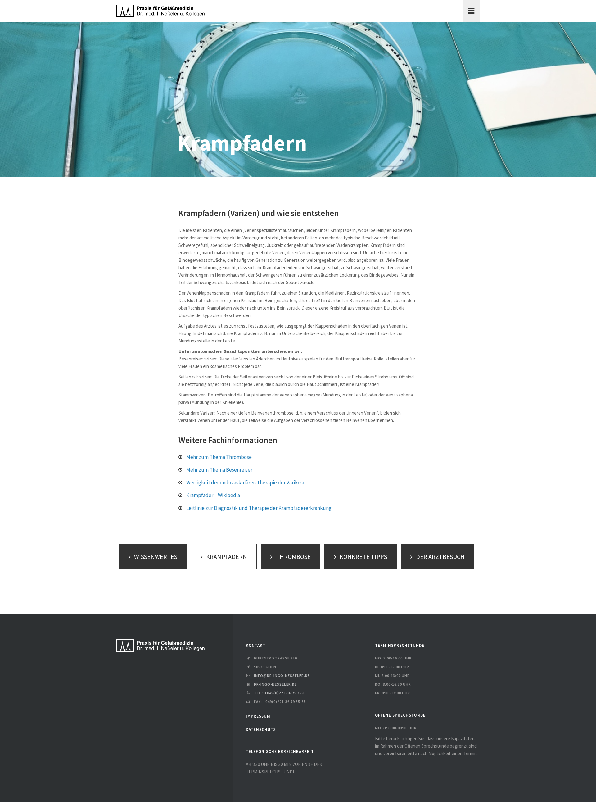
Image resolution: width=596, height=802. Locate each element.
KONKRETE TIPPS (363, 556)
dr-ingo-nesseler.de (275, 684)
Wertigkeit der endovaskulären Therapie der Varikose (245, 482)
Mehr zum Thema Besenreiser (219, 469)
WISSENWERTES (155, 556)
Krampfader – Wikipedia (213, 495)
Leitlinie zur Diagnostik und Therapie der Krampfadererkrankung (259, 508)
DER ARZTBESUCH (440, 556)
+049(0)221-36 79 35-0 (284, 693)
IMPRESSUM (258, 716)
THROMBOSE (293, 556)
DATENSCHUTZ (261, 729)
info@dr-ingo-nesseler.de (282, 675)
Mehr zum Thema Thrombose (219, 457)
